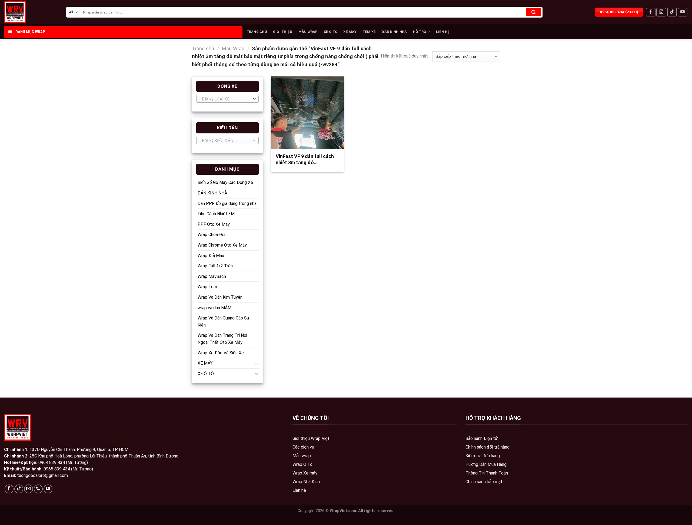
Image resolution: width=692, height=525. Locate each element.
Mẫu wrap (301, 455)
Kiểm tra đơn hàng (482, 455)
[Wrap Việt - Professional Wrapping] (24, 12)
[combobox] (227, 99)
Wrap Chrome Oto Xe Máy (222, 245)
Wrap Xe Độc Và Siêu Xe (221, 352)
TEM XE (369, 32)
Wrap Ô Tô (302, 464)
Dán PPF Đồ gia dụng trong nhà (227, 203)
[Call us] (38, 488)
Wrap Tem (207, 286)
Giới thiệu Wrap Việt (311, 438)
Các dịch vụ (303, 447)
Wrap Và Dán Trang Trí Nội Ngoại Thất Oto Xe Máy (222, 339)
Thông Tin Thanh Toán (486, 473)
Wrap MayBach (212, 276)
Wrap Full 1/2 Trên (215, 265)
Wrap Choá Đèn (212, 234)
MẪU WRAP (308, 32)
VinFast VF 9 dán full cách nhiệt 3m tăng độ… (305, 159)
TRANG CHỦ (257, 32)
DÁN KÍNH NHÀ (394, 32)
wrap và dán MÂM (214, 307)
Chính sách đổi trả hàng (487, 447)
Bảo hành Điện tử (481, 438)
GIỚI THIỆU (282, 32)
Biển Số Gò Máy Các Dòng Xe (225, 182)
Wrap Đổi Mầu (211, 255)
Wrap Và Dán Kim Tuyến (220, 297)
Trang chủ (203, 48)
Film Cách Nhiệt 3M (216, 213)
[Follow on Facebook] (651, 12)
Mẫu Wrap (233, 48)
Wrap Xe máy (304, 473)
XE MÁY (350, 32)
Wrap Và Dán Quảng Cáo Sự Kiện (223, 321)
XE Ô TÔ (331, 32)
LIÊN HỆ (443, 32)
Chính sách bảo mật (484, 481)
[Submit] (534, 12)
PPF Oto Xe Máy (214, 224)
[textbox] (226, 99)
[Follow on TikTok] (672, 12)
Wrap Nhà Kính (306, 481)
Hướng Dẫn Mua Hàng (486, 464)
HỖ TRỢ (420, 32)
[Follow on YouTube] (682, 12)
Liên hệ (299, 490)
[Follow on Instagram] (661, 12)
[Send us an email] (28, 488)
